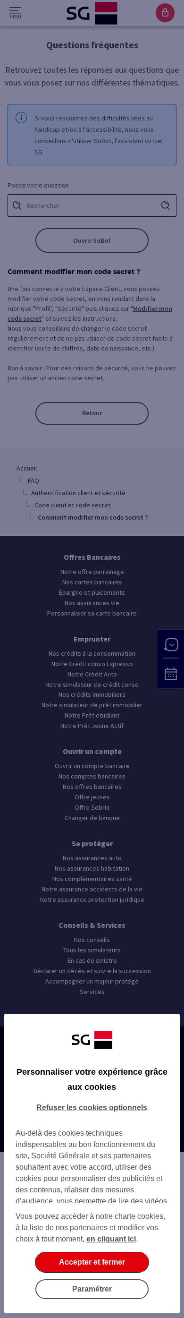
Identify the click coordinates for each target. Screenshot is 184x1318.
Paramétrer (92, 1289)
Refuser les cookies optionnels (91, 1108)
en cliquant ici (111, 1239)
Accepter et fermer (92, 1262)
